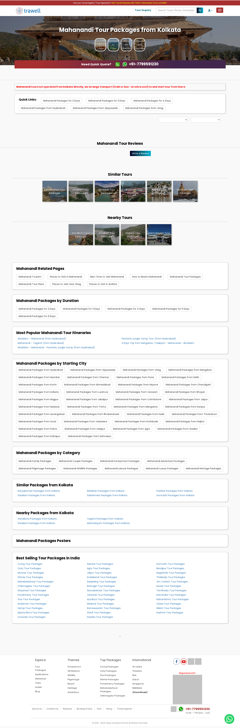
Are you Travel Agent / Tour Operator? (92, 2)
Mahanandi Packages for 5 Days (170, 308)
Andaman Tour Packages (32, 603)
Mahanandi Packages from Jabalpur (87, 399)
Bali (134, 675)
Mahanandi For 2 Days (101, 45)
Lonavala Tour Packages (32, 617)
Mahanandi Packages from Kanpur (185, 406)
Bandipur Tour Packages (170, 568)
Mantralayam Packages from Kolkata (108, 523)
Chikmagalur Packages (112, 695)
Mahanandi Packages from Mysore (138, 384)
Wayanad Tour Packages (32, 590)
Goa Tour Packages (29, 599)
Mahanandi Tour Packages (185, 276)
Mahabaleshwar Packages (109, 689)
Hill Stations (74, 670)
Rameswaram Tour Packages (104, 608)
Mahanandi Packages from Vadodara (85, 421)
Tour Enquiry (143, 10)
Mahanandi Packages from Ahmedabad (87, 384)
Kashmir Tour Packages (169, 612)
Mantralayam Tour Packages (159, 235)
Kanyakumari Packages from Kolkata (39, 491)
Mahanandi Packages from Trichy (86, 406)
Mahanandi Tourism (30, 276)
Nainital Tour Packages (100, 564)
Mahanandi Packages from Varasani (136, 392)
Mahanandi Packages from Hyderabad (43, 108)
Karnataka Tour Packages (171, 595)
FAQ (99, 708)
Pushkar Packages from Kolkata (174, 491)
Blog (37, 691)
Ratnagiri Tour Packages (101, 586)
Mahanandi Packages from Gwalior (178, 428)
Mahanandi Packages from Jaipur (188, 399)
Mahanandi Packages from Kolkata (39, 392)
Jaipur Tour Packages (99, 572)
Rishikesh (107, 191)
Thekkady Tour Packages (170, 577)
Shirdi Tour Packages (99, 612)
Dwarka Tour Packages (100, 617)
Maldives (137, 688)
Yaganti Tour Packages (133, 235)
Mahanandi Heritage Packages (203, 468)
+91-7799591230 (197, 709)
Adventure (73, 692)
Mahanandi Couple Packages (76, 461)
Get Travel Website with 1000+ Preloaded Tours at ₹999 (139, 2)
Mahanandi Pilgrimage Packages (37, 468)
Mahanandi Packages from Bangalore (190, 370)
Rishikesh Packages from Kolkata (106, 491)
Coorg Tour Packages (30, 564)
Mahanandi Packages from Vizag (144, 108)
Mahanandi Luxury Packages (162, 468)
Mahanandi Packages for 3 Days (106, 100)
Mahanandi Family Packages (35, 461)
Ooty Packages (108, 670)
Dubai (135, 679)
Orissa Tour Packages (168, 603)
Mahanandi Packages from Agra (131, 428)
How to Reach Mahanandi (147, 276)
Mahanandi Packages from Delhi (180, 377)
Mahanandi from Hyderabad (127, 45)
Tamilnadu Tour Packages (171, 590)
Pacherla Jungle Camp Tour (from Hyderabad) (149, 338)
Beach (71, 683)
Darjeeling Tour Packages (101, 581)
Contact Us (52, 708)
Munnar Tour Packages (31, 572)
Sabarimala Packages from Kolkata (107, 495)
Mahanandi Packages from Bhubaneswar (96, 414)
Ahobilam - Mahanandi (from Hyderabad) (42, 338)
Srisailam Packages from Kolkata (36, 495)
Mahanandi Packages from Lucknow (87, 392)
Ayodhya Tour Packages (101, 599)
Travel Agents (124, 708)
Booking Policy (84, 708)
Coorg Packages (109, 666)
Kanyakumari (54, 191)
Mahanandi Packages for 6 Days (37, 316)
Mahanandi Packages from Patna (38, 428)
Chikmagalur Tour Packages (34, 586)
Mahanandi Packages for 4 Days (152, 100)
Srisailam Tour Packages (107, 235)
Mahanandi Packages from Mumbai (39, 377)
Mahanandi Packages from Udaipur (85, 428)
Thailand (137, 670)
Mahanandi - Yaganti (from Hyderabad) (41, 343)
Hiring (109, 708)
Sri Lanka (137, 666)
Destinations (41, 674)
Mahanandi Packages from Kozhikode (136, 421)
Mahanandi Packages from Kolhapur (39, 436)
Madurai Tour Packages (100, 603)
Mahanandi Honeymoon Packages (120, 461)
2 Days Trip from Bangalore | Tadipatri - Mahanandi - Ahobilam (158, 343)
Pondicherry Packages (112, 683)
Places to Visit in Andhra (103, 284)
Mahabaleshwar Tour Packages (36, 581)
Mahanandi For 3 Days (114, 45)
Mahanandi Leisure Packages (121, 468)
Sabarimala (133, 191)
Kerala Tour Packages (168, 586)
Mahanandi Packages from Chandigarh (188, 384)
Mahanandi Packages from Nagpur (39, 399)
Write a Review (140, 153)
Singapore (138, 683)
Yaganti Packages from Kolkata (105, 518)
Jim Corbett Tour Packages (172, 581)
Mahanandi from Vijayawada (140, 45)
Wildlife (71, 675)
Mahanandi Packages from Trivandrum (194, 414)
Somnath (185, 191)
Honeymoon (74, 666)
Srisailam (81, 191)
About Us (37, 708)
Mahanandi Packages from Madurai (39, 406)
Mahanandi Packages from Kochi (38, 384)
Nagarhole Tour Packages (171, 572)
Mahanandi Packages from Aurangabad (41, 414)
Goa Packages (108, 675)
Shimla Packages (109, 679)
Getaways (40, 678)
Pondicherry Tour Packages (33, 595)
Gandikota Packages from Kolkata (37, 518)
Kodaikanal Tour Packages (102, 577)
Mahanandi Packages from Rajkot (185, 421)
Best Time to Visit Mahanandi (107, 276)
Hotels (38, 687)
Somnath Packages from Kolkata (175, 495)
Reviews (67, 708)
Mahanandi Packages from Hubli (145, 414)
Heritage (72, 688)
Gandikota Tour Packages (81, 235)
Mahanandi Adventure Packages (166, 461)
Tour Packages (40, 668)
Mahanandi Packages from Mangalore (136, 406)
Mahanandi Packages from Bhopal (185, 392)
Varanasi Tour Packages (101, 595)
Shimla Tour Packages (30, 577)
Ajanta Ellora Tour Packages (33, 612)
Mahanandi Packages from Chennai (88, 377)
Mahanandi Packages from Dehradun (89, 436)
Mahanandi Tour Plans (31, 284)
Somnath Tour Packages (170, 564)
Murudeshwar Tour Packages (103, 590)
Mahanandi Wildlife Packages (80, 468)
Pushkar (159, 191)
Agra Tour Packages (98, 568)
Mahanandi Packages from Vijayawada (95, 108)
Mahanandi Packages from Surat (37, 421)
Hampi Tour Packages (30, 608)
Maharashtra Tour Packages (172, 599)
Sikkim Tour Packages (168, 608)
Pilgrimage (73, 679)
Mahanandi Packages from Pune (135, 377)
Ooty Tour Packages (29, 568)
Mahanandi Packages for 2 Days (61, 100)
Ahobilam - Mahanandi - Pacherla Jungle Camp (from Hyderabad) (56, 347)
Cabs (38, 682)
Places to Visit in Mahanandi (66, 276)
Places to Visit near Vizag (66, 284)
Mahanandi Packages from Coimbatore (138, 399)
